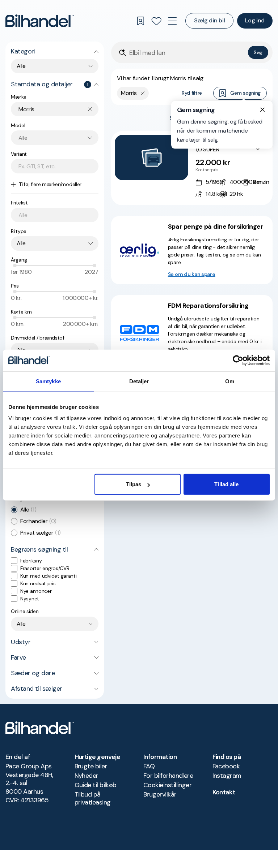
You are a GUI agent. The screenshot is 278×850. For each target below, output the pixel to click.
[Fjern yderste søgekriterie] (143, 93)
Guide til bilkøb (96, 785)
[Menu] (172, 21)
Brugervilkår (160, 794)
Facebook (226, 766)
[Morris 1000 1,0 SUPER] (192, 168)
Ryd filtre (192, 93)
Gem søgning (245, 93)
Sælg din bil (209, 20)
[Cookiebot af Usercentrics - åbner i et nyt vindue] (238, 360)
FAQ (149, 766)
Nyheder (86, 776)
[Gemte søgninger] (140, 21)
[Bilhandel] (39, 20)
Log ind (255, 20)
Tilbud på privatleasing (93, 798)
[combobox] (54, 66)
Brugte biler (91, 766)
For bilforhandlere (168, 776)
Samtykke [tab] (48, 381)
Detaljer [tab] (139, 381)
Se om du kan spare (191, 274)
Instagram (226, 776)
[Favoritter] (156, 21)
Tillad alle (226, 484)
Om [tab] (229, 381)
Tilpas (134, 484)
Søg (258, 52)
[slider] (15, 265)
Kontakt (223, 792)
